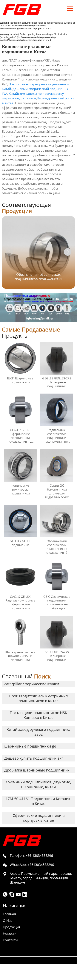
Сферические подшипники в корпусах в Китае (38, 818)
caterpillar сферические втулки (31, 683)
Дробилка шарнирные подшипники (37, 770)
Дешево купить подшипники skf (33, 758)
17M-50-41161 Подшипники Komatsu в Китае (38, 801)
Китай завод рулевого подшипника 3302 (38, 732)
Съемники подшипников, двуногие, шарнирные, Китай (38, 784)
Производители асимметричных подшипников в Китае (38, 698)
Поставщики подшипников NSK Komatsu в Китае (38, 715)
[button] (67, 252)
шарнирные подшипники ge (30, 746)
